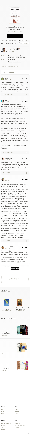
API (2, 427)
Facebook (17, 413)
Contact (3, 429)
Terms (2, 415)
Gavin (6, 100)
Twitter (16, 409)
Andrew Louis (8, 158)
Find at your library (12, 64)
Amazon (17, 55)
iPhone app (17, 423)
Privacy (3, 413)
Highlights (12, 72)
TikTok (16, 415)
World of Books (15, 57)
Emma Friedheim (9, 246)
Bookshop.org (11, 55)
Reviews (4, 72)
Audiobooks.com (17, 61)
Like (5, 94)
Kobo (9, 59)
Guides (3, 425)
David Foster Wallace (13, 31)
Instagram (17, 411)
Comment (11, 94)
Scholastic (22, 57)
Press (2, 409)
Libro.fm (10, 61)
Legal (2, 411)
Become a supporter (6, 423)
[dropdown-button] (21, 36)
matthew (7, 78)
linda (6, 178)
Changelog (17, 427)
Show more (25, 43)
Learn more (15, 66)
